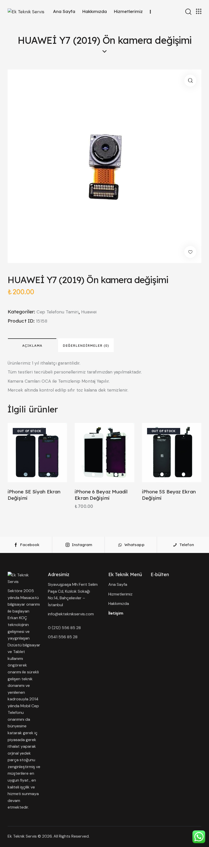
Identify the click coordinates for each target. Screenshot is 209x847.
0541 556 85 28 (62, 637)
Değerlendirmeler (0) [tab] (86, 345)
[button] (190, 81)
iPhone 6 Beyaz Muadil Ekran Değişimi (101, 495)
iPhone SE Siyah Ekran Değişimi (34, 495)
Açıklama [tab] (32, 345)
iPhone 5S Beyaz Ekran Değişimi (169, 495)
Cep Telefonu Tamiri (57, 312)
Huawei (89, 312)
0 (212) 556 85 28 (64, 627)
